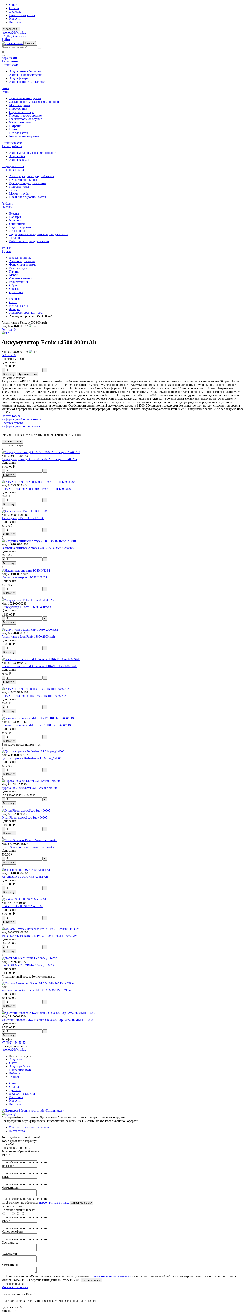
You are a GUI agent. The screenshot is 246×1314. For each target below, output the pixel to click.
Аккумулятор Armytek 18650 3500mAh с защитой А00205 (39, 459)
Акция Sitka (17, 156)
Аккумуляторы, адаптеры (26, 312)
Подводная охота (20, 1069)
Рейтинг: (9, 329)
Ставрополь (20, 1287)
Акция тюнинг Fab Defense (27, 81)
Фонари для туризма (22, 264)
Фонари (14, 309)
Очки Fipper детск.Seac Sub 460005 (24, 817)
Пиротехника (18, 108)
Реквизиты (16, 1097)
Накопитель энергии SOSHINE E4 (24, 577)
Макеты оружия (19, 105)
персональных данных (54, 1202)
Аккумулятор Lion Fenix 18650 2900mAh (28, 636)
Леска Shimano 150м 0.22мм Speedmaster (28, 847)
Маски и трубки (19, 193)
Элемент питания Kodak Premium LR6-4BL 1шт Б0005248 (39, 666)
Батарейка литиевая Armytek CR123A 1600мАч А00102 (38, 547)
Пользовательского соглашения (110, 1276)
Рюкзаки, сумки (19, 268)
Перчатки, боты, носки (24, 179)
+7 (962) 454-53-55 (14, 36)
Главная (14, 298)
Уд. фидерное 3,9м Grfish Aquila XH (25, 876)
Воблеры (15, 217)
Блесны (14, 213)
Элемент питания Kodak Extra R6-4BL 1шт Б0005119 (36, 725)
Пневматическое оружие (25, 115)
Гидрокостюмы (19, 186)
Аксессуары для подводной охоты (31, 176)
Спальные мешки (20, 278)
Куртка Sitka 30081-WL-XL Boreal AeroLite (29, 788)
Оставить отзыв (91, 1280)
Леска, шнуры (18, 230)
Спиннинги (17, 223)
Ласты (13, 190)
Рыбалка (14, 1073)
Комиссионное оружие (24, 136)
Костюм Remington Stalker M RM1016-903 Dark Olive (36, 990)
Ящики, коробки (20, 227)
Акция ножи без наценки (25, 74)
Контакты (15, 22)
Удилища (15, 237)
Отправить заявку (81, 1202)
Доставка (15, 11)
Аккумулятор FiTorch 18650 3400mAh (26, 607)
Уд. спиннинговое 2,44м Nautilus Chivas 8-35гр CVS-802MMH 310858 (47, 1020)
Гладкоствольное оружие (25, 119)
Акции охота (17, 1059)
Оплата (14, 8)
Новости (15, 18)
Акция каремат (19, 159)
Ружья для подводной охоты (27, 183)
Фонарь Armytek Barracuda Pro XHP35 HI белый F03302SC (40, 935)
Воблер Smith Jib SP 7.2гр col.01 (22, 906)
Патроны (15, 126)
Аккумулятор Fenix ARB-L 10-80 (23, 518)
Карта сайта (17, 1131)
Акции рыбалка (19, 1066)
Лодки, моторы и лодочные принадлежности (38, 234)
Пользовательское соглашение (29, 1127)
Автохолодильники (22, 261)
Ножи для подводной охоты (27, 197)
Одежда (14, 288)
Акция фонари (18, 78)
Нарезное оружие (20, 122)
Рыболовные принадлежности (29, 241)
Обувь (13, 285)
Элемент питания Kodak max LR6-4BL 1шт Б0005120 (36, 488)
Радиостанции (18, 281)
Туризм (14, 1076)
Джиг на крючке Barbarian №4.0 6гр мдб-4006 (31, 758)
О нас (13, 4)
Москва (7, 1287)
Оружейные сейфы (21, 112)
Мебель (14, 275)
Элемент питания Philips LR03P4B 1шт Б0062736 (34, 695)
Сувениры (16, 292)
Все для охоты (18, 132)
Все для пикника (20, 257)
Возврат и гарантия (22, 15)
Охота (13, 302)
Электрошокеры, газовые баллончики (34, 101)
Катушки (15, 220)
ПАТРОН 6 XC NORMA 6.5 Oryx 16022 (28, 965)
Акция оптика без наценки (27, 71)
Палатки (14, 271)
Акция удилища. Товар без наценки (32, 152)
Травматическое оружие (25, 98)
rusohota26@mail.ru (14, 32)
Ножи (13, 129)
